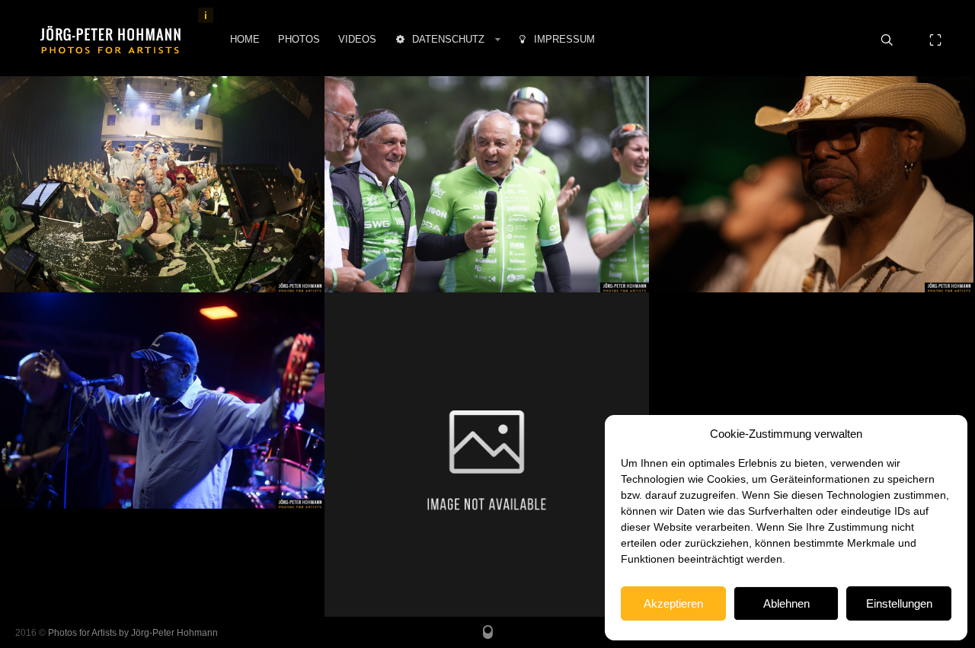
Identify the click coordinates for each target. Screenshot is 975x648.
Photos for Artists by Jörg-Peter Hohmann (133, 632)
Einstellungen (899, 603)
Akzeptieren (673, 603)
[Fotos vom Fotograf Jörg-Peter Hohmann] (110, 39)
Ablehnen (786, 603)
